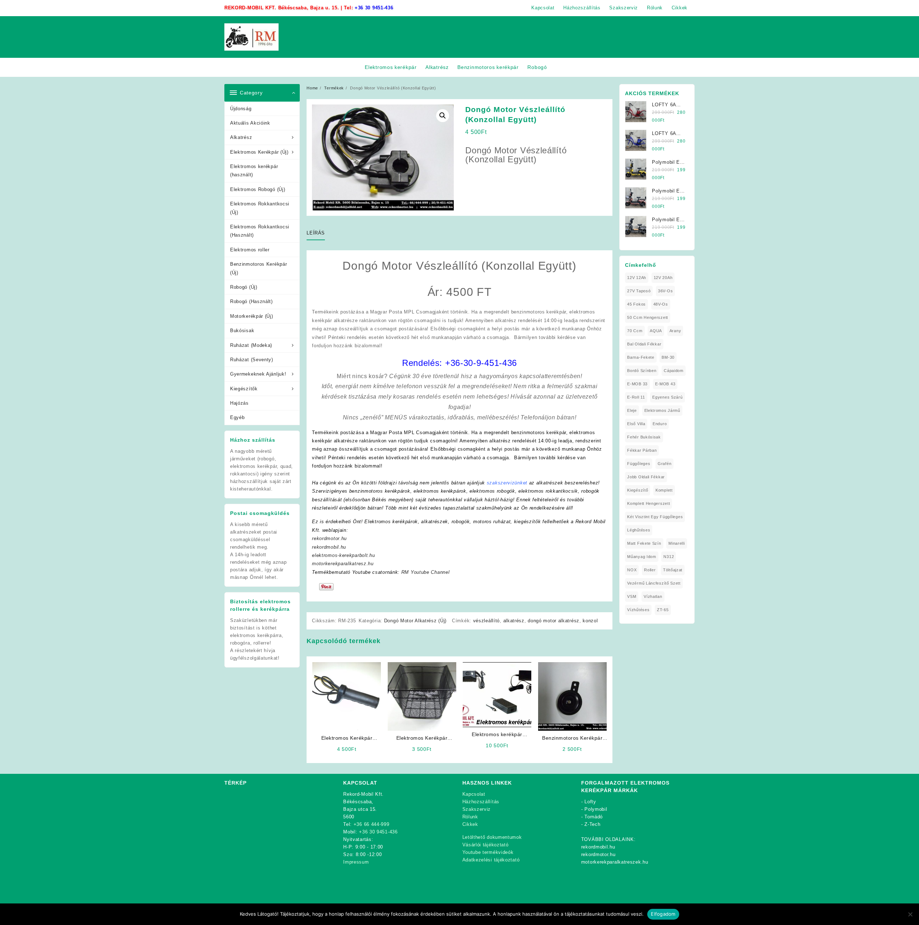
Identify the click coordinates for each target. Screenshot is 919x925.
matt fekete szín (644, 543)
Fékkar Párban (642, 450)
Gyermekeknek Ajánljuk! (258, 374)
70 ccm (634, 331)
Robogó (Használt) (251, 301)
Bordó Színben (641, 370)
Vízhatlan (653, 596)
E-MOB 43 (665, 384)
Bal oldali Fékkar (644, 344)
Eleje (632, 410)
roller (650, 570)
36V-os (665, 291)
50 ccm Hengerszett (647, 317)
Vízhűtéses (638, 610)
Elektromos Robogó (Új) (257, 189)
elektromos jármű (662, 410)
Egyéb (237, 417)
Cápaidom (674, 370)
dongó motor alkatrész (553, 620)
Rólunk (470, 816)
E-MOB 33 (637, 384)
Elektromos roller (250, 249)
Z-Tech (592, 824)
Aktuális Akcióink (250, 123)
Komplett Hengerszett (648, 503)
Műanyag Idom (641, 556)
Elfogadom (663, 914)
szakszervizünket (507, 482)
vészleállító (486, 620)
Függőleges (638, 463)
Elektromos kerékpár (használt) (254, 170)
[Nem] (910, 914)
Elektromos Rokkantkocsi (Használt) (259, 231)
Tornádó (593, 816)
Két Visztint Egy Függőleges (655, 517)
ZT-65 (663, 610)
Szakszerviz (476, 809)
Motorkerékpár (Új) (251, 316)
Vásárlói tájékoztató (485, 844)
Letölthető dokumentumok (492, 837)
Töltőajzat (672, 570)
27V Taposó (638, 291)
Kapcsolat (473, 794)
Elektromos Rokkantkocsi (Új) (259, 208)
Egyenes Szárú (667, 397)
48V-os (660, 304)
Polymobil (595, 809)
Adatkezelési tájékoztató (491, 860)
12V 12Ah (636, 277)
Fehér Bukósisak (644, 437)
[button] (442, 115)
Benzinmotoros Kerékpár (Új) (258, 268)
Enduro (660, 424)
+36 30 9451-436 (374, 7)
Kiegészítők (244, 388)
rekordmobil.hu (329, 547)
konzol (590, 620)
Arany (675, 331)
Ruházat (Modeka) (251, 345)
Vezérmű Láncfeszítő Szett (654, 583)
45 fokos (636, 304)
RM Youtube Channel (425, 572)
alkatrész (513, 620)
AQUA (656, 331)
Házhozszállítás (481, 801)
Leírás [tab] (316, 233)
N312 (668, 556)
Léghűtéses (638, 530)
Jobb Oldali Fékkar (646, 477)
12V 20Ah (663, 277)
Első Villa (636, 424)
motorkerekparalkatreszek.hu (614, 862)
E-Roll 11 (636, 397)
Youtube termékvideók (488, 852)
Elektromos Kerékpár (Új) (259, 152)
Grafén (664, 463)
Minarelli (676, 543)
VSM (631, 596)
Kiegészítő (637, 490)
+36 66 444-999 (371, 824)
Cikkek (470, 824)
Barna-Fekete (640, 357)
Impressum (356, 862)
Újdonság (241, 108)
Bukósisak (242, 330)
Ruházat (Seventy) (251, 359)
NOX (631, 570)
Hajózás (239, 403)
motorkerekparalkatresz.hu (343, 563)
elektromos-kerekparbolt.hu (343, 555)
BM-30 (668, 357)
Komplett (664, 490)
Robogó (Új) (243, 287)
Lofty (590, 801)
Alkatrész (241, 137)
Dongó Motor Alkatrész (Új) (415, 620)
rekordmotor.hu (329, 538)
